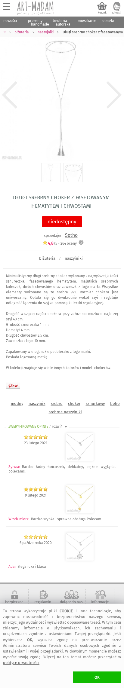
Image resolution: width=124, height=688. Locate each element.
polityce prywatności (21, 662)
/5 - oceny (62, 243)
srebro (57, 403)
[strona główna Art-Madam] (35, 8)
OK (97, 677)
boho (115, 403)
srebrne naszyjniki (65, 412)
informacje (100, 602)
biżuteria (47, 258)
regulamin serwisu (42, 604)
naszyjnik (37, 403)
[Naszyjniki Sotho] (80, 459)
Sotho (71, 235)
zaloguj (116, 12)
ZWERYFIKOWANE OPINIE (38, 426)
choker (74, 403)
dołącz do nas (71, 602)
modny (17, 403)
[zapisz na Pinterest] (13, 386)
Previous (10, 95)
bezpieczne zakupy (14, 604)
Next (114, 95)
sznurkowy (95, 403)
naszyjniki (74, 258)
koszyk (102, 12)
